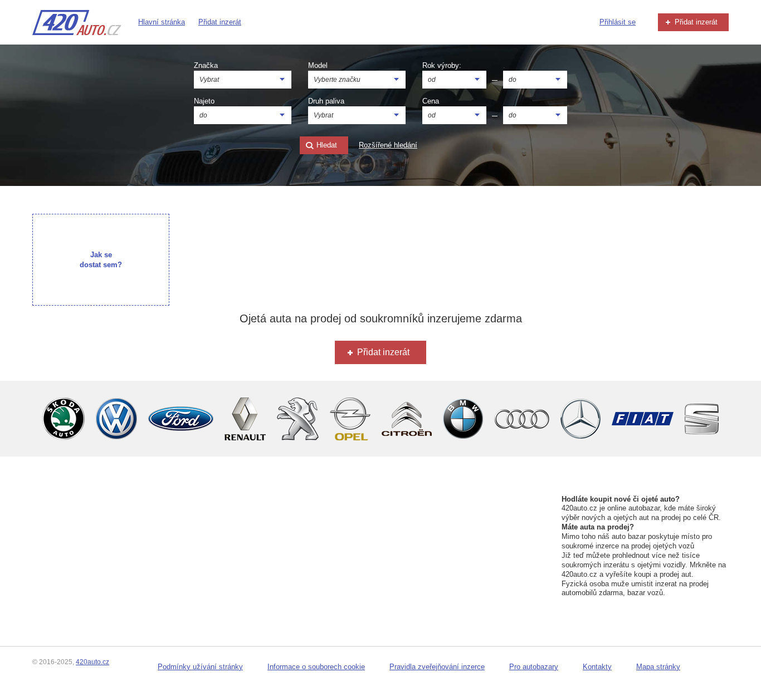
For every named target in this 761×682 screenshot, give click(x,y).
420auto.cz (92, 662)
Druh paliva (326, 101)
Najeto (204, 101)
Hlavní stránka (161, 22)
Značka (206, 65)
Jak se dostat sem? (101, 260)
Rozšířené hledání (388, 145)
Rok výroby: (441, 65)
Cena (430, 101)
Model (318, 65)
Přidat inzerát (219, 22)
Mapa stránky (658, 667)
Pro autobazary (533, 667)
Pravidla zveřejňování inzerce (437, 667)
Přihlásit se (617, 22)
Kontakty (597, 667)
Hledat (325, 145)
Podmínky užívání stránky (200, 667)
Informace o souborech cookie (316, 667)
